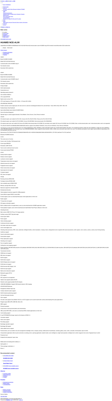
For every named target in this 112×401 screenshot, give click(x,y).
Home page (5, 6)
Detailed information (7, 52)
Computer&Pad (6, 384)
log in (4, 4)
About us (3, 371)
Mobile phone (6, 35)
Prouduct (5, 34)
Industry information (7, 392)
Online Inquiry (4, 50)
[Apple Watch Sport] (8, 360)
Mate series (5, 37)
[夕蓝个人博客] (56, 1)
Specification (6, 53)
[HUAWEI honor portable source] (11, 365)
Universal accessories (8, 382)
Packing (5, 54)
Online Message (7, 374)
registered (8, 4)
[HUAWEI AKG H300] (8, 355)
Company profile (7, 373)
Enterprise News (7, 390)
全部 (4, 11)
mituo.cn (21, 399)
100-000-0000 (4, 396)
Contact (5, 377)
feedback (5, 376)
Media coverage (6, 389)
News (2, 387)
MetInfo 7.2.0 (9, 399)
